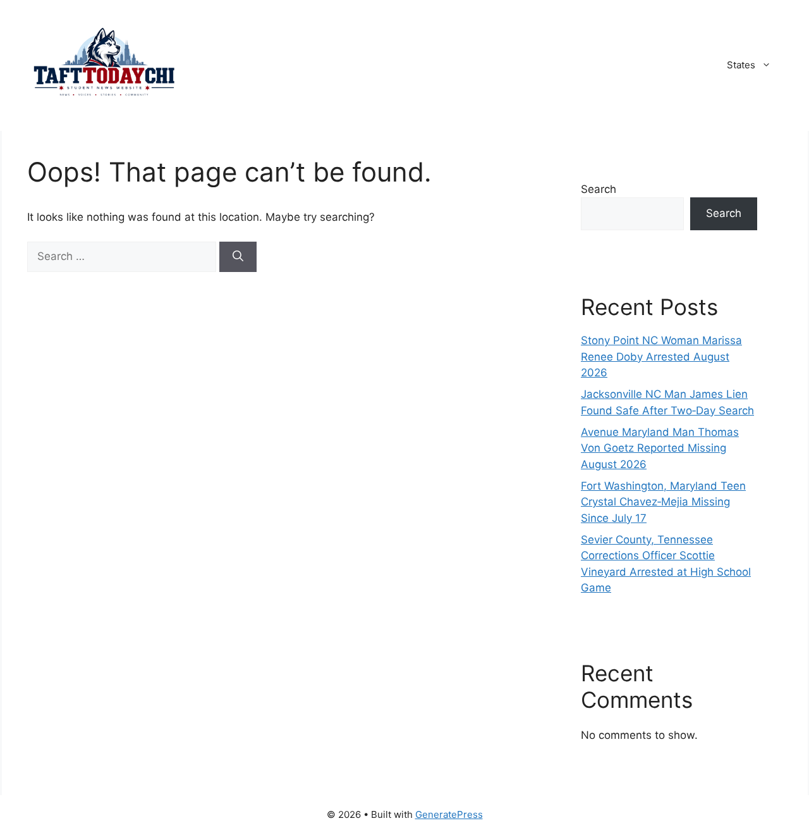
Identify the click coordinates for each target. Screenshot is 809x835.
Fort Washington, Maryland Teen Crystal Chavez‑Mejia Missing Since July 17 (663, 501)
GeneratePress (449, 814)
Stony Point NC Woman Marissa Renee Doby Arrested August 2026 (661, 356)
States (741, 65)
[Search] (238, 257)
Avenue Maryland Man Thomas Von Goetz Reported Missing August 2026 (660, 448)
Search (598, 189)
